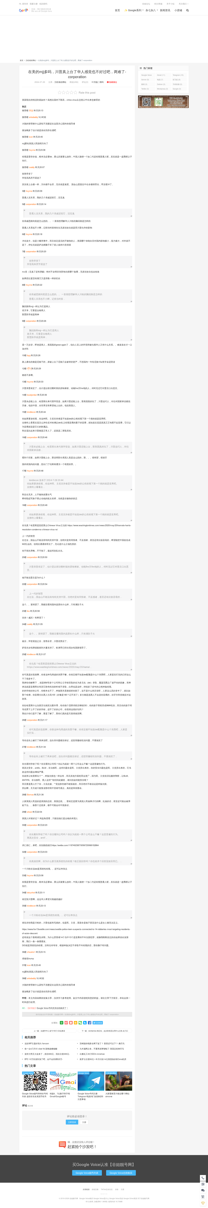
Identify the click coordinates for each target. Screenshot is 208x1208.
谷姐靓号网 (23, 10)
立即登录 (72, 1122)
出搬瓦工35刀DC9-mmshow (92, 1053)
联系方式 (104, 1194)
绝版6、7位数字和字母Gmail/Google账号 (60, 1095)
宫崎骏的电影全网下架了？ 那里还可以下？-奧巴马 (102, 1043)
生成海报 (98, 1022)
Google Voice (28, 1073)
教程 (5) (144, 84)
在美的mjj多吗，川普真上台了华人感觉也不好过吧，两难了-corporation (77, 74)
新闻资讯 (165, 10)
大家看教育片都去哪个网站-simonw (117, 1095)
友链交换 (95, 1189)
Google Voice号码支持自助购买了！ (52, 1008)
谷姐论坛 (146, 3)
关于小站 (170, 3)
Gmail (53, 1073)
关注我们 (183, 3)
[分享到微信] (80, 1022)
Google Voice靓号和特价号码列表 (35, 1095)
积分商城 (158, 3)
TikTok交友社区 (107, 1189)
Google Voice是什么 (101, 1198)
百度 (122, 1189)
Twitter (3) (145, 88)
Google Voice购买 (86, 1198)
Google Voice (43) (146, 75)
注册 (84, 1122)
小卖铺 (178, 10)
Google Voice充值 (116, 1198)
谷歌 (116, 1189)
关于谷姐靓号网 (143, 1198)
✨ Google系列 (132, 10)
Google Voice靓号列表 (87, 1172)
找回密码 (43, 3)
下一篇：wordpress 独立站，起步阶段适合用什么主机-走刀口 (105, 1031)
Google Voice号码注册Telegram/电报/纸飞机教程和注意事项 (90, 1096)
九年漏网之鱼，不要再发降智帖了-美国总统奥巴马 (102, 1048)
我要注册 (34, 3)
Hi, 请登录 (23, 3)
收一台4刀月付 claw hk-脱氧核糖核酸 (41, 1048)
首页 (117, 10)
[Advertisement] (104, 37)
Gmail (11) (161, 75)
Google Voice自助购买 (121, 1172)
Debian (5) (161, 84)
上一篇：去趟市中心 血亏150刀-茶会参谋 (49, 1031)
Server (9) (145, 79)
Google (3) (177, 88)
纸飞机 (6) (176, 79)
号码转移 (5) (177, 84)
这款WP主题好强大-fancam (37, 1043)
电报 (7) (160, 79)
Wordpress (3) (162, 88)
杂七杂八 (151, 10)
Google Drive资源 (130, 1198)
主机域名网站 (31, 60)
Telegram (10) (178, 75)
